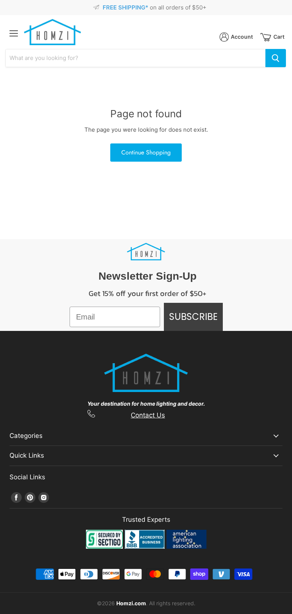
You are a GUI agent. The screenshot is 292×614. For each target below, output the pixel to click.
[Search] (275, 58)
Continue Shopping (146, 152)
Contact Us (148, 415)
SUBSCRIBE (193, 316)
